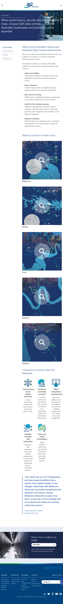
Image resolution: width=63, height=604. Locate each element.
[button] (2, 5)
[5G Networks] (31, 5)
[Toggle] (18, 51)
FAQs (5, 55)
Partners (6, 59)
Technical (7, 51)
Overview (7, 47)
